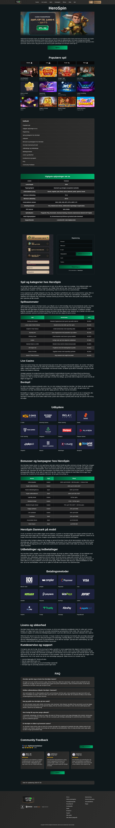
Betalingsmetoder (27, 151)
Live (47, 62)
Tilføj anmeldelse (86, 746)
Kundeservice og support (29, 158)
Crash (65, 62)
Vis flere (57, 772)
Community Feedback (28, 164)
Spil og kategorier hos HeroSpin (31, 135)
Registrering (26, 132)
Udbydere (25, 138)
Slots (84, 62)
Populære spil (26, 125)
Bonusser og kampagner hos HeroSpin (33, 141)
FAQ (24, 161)
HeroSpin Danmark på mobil (30, 145)
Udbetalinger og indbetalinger (30, 148)
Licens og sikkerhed (28, 155)
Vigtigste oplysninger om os (30, 128)
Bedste (28, 62)
